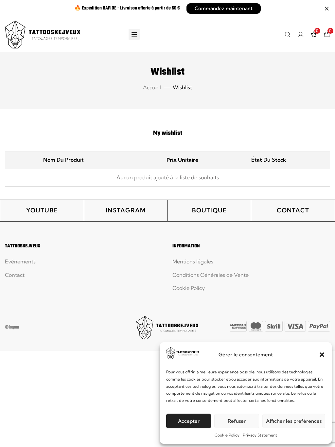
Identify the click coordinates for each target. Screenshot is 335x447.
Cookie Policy (227, 435)
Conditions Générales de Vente (210, 275)
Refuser (237, 421)
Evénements (20, 261)
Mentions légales (192, 261)
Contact (15, 275)
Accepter (189, 421)
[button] (322, 354)
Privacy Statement (260, 435)
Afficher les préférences (294, 421)
